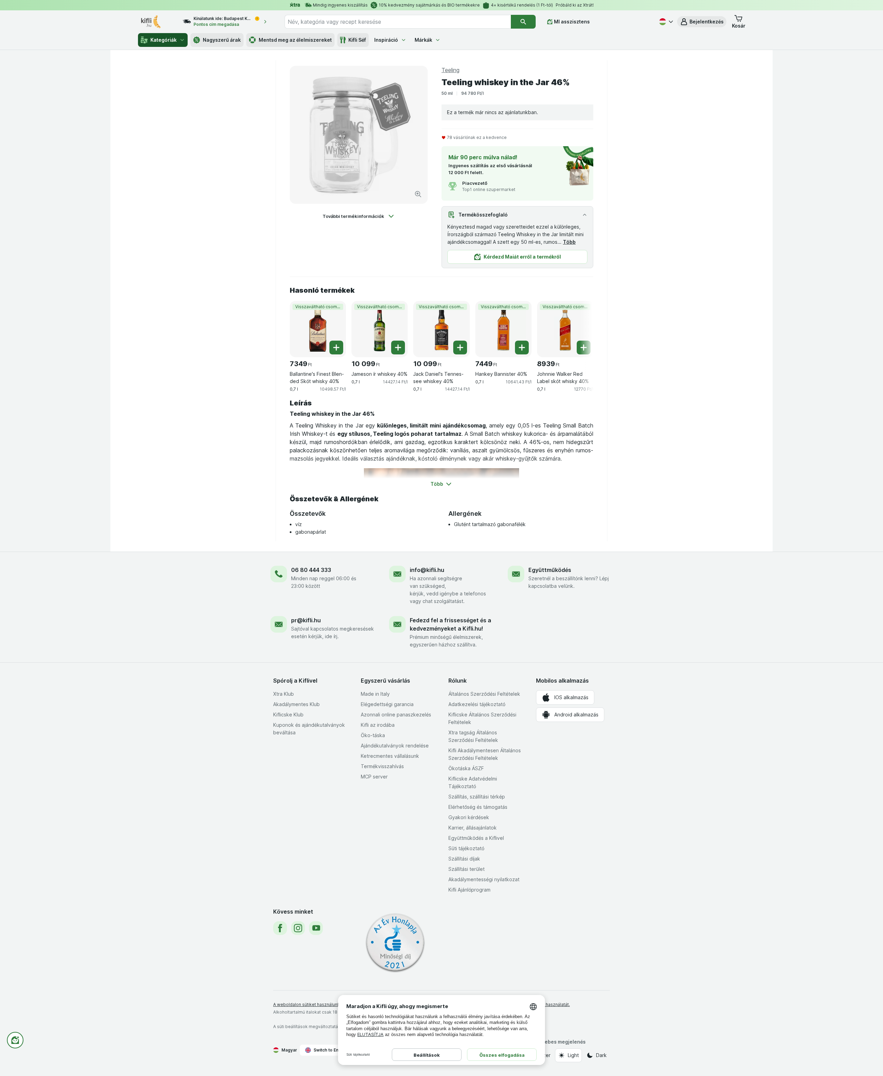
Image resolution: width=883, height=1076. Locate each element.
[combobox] (398, 22)
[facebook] (280, 928)
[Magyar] (665, 22)
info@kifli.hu (427, 569)
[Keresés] (523, 22)
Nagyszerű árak (222, 40)
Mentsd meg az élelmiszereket (295, 40)
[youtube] (316, 928)
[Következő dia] (579, 326)
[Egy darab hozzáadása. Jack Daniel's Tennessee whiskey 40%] (460, 347)
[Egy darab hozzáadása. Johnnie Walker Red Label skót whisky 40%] (584, 347)
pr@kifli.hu (306, 620)
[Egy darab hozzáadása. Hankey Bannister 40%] (522, 347)
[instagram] (298, 928)
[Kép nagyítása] (418, 194)
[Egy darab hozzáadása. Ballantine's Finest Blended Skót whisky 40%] (336, 347)
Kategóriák (163, 40)
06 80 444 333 (311, 569)
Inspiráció (386, 40)
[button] (701, 21)
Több (569, 242)
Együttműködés (549, 569)
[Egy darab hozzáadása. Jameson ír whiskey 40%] (398, 347)
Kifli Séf (357, 40)
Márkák (423, 40)
